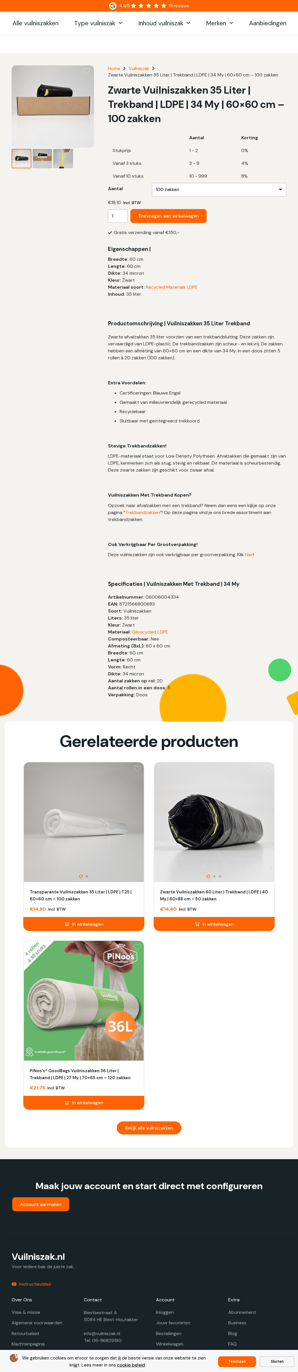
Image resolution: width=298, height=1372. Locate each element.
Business (237, 1323)
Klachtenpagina (28, 1344)
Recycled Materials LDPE (172, 287)
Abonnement (242, 1312)
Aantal (115, 188)
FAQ (232, 1344)
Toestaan (237, 1361)
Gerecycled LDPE (150, 632)
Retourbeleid (25, 1333)
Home (114, 68)
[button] (120, 23)
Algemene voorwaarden (37, 1323)
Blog (232, 1333)
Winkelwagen (169, 1344)
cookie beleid (131, 1365)
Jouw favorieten (173, 1323)
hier (249, 555)
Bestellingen (168, 1333)
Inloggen (165, 1312)
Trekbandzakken (142, 512)
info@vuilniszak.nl (102, 1333)
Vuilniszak (139, 68)
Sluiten (277, 1361)
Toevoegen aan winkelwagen (168, 216)
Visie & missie (26, 1312)
